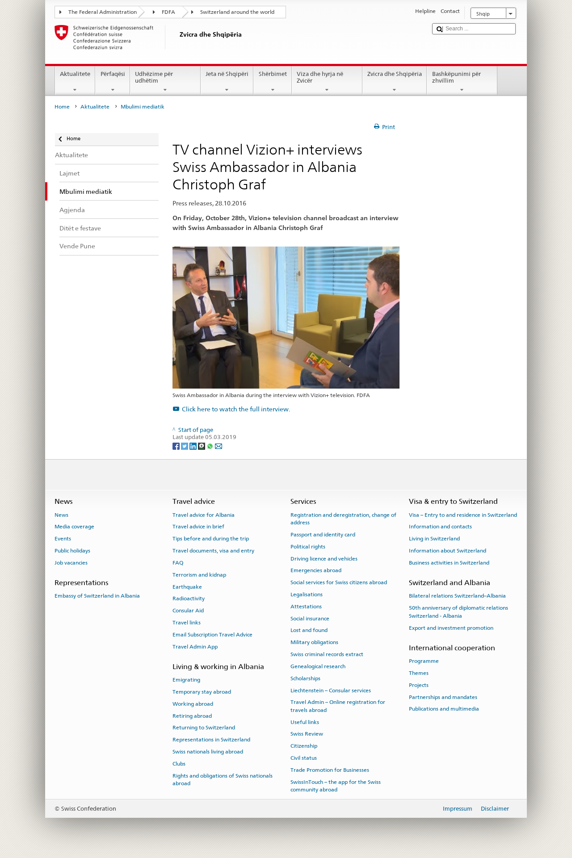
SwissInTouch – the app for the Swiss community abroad (335, 786)
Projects (419, 685)
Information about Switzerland (447, 551)
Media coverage (74, 526)
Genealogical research (317, 666)
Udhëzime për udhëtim (154, 77)
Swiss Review (306, 734)
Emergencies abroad (315, 570)
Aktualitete (75, 74)
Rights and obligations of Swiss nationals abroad (222, 779)
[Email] (218, 445)
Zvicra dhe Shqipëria (394, 74)
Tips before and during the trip (210, 539)
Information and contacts (440, 526)
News (61, 514)
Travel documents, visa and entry (213, 551)
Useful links (304, 722)
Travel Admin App (195, 646)
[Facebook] (176, 445)
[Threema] (202, 445)
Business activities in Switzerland (449, 563)
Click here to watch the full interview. (236, 409)
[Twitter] (185, 445)
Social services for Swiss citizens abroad (338, 582)
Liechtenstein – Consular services (330, 690)
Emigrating (186, 680)
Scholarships (305, 678)
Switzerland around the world (237, 12)
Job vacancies (71, 563)
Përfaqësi (113, 74)
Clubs (178, 764)
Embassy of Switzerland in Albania (97, 596)
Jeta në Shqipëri (227, 74)
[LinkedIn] (193, 445)
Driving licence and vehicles (324, 558)
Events (63, 539)
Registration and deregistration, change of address (343, 518)
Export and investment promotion (451, 627)
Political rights (307, 547)
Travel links (186, 622)
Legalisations (306, 594)
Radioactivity (188, 598)
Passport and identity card (322, 535)
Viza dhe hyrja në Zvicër (320, 77)
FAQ (177, 563)
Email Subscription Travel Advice (212, 635)
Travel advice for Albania (203, 514)
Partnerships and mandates (443, 697)
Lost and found (309, 630)
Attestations (306, 606)
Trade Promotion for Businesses (329, 770)
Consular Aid (188, 610)
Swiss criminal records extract (326, 654)
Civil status (303, 758)
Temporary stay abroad (201, 692)
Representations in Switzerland (211, 740)
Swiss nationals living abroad (207, 752)
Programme (424, 661)
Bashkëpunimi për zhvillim (456, 77)
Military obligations (314, 642)
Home (62, 107)
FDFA (168, 12)
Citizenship (303, 746)
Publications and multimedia (444, 709)
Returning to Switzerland (203, 727)
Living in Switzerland (434, 539)
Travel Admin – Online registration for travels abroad (337, 706)
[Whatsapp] (210, 445)
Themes (419, 673)
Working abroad (192, 704)
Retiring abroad (192, 715)
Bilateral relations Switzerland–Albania (457, 596)
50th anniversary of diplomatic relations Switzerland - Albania (458, 612)
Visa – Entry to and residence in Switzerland (463, 514)
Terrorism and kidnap (199, 575)
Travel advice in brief (198, 526)
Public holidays (72, 551)
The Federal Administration (102, 12)
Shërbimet (273, 74)
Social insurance (309, 618)
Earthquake (187, 586)
